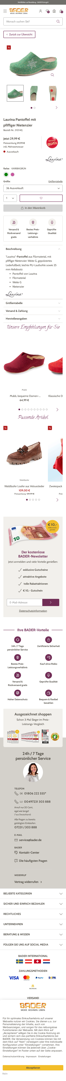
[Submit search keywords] (58, 21)
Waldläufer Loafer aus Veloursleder (24, 486)
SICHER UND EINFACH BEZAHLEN (24, 903)
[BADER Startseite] (18, 11)
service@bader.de (30, 840)
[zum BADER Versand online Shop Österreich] (28, 961)
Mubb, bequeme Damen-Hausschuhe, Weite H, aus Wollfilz (24, 396)
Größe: (6, 181)
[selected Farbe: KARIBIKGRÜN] (6, 174)
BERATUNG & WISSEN (16, 934)
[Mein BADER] (40, 11)
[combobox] (33, 21)
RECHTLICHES (12, 914)
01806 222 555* (35, 793)
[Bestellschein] (54, 11)
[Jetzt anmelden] (50, 602)
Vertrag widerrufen (26, 882)
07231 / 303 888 (25, 827)
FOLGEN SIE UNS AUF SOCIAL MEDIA (25, 944)
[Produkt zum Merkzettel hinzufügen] (41, 198)
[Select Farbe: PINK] (12, 174)
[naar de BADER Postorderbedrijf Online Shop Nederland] (46, 961)
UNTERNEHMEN (13, 924)
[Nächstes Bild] (56, 107)
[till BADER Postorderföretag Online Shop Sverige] (19, 961)
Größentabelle (55, 181)
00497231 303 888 (37, 802)
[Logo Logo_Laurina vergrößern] (54, 159)
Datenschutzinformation (33, 610)
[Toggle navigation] (5, 11)
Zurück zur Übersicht (20, 34)
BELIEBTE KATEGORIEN (17, 893)
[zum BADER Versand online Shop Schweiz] (37, 961)
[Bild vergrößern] (52, 75)
